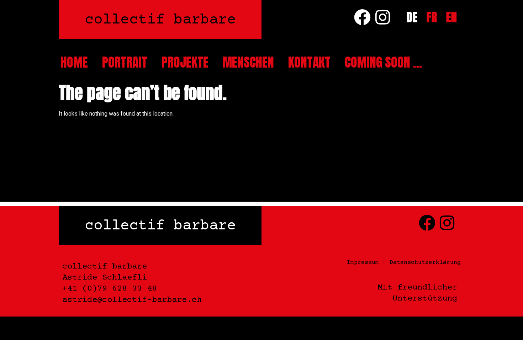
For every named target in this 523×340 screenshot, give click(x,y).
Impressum (363, 262)
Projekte (185, 62)
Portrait (124, 62)
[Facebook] (363, 17)
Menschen (248, 62)
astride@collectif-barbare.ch (132, 300)
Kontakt (309, 62)
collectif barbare (160, 20)
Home (74, 62)
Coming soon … (383, 62)
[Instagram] (382, 17)
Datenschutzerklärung (425, 262)
